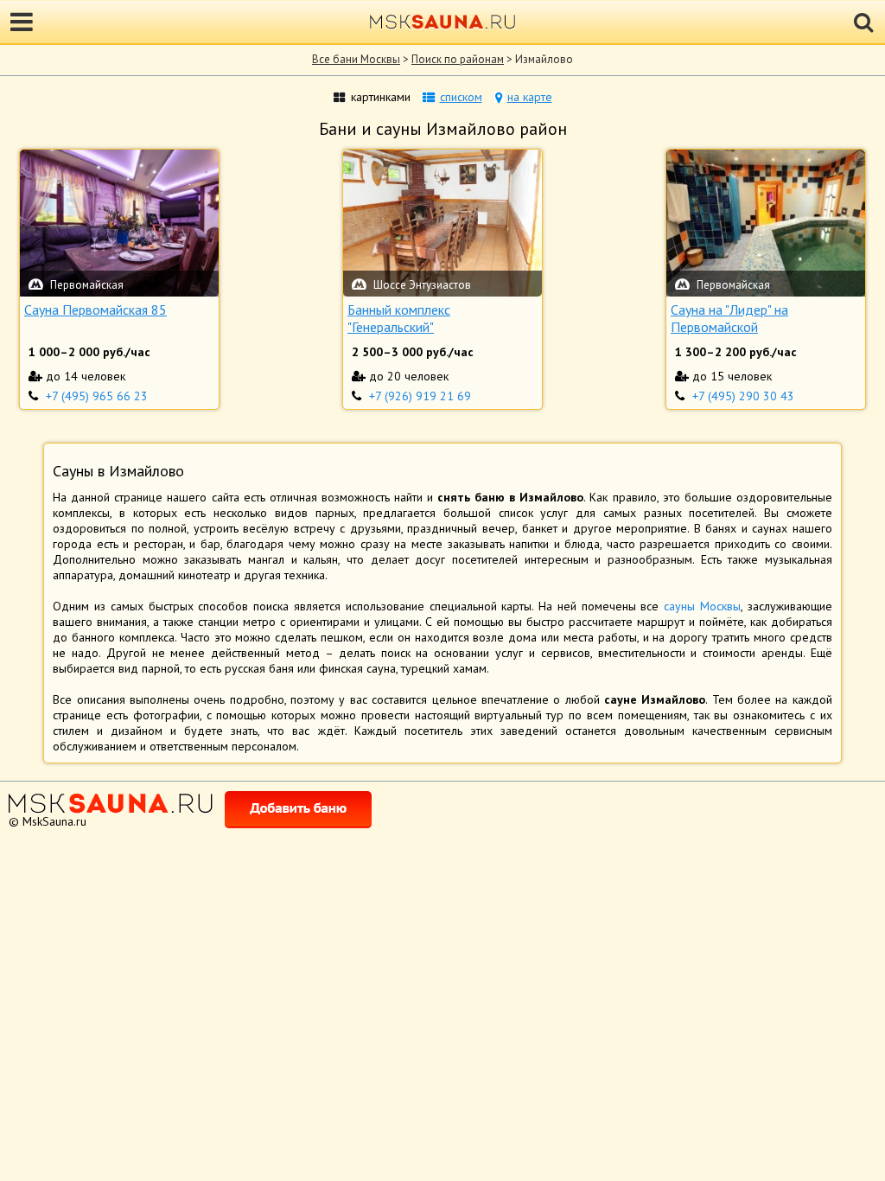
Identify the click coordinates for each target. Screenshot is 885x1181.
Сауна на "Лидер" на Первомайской (729, 318)
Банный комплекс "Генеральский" (398, 318)
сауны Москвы (702, 606)
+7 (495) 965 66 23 (97, 396)
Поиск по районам (457, 59)
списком (461, 97)
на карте (529, 97)
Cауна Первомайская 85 (95, 309)
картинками (381, 97)
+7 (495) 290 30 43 (743, 396)
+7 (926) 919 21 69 (420, 396)
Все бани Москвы (356, 59)
